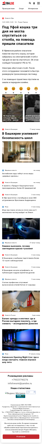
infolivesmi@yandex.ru (20, 383)
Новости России (10, 315)
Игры (6, 207)
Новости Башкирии (11, 129)
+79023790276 (20, 379)
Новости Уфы (9, 18)
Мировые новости (11, 170)
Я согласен (21, 437)
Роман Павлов (23, 22)
